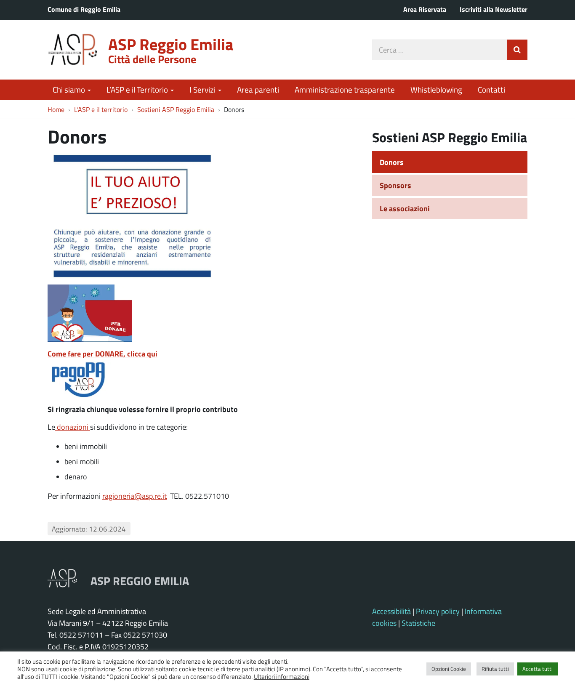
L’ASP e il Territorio (138, 89)
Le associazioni (405, 208)
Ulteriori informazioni (281, 676)
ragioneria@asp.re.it (134, 496)
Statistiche (418, 623)
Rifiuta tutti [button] (495, 669)
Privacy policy (438, 611)
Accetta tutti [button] (537, 669)
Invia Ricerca (517, 50)
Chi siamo (70, 89)
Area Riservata (424, 9)
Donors (392, 162)
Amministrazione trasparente (345, 89)
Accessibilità (391, 611)
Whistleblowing (436, 89)
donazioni (72, 427)
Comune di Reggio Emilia (84, 9)
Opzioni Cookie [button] (448, 669)
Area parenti (258, 89)
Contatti (491, 89)
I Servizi (203, 89)
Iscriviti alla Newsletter (493, 9)
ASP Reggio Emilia (170, 44)
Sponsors (395, 185)
